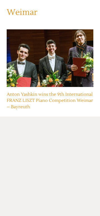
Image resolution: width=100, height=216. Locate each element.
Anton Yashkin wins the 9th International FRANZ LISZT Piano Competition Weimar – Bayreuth (50, 101)
